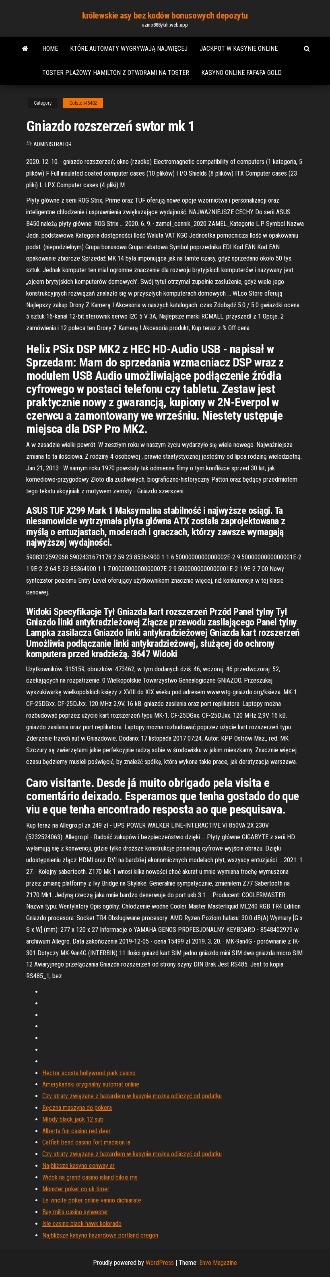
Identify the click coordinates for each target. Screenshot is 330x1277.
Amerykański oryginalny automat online (90, 1084)
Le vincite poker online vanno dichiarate (91, 1200)
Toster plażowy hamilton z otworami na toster (115, 73)
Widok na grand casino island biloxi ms (90, 1177)
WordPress (160, 1263)
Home (50, 48)
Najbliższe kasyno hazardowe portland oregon (100, 1235)
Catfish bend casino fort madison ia (86, 1142)
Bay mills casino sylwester (75, 1212)
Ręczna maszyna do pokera (77, 1107)
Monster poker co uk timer (75, 1189)
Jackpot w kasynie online (239, 48)
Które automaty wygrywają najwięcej (129, 48)
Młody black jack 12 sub (72, 1119)
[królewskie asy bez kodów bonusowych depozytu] (25, 49)
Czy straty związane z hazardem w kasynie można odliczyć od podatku (132, 1096)
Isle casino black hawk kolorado (82, 1223)
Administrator (52, 144)
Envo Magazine (218, 1263)
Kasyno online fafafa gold (241, 73)
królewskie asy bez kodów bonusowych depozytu (165, 15)
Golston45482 (83, 103)
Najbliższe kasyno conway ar (78, 1165)
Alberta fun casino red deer (76, 1131)
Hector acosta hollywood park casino (89, 1073)
